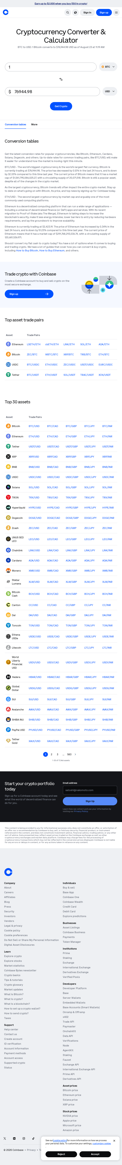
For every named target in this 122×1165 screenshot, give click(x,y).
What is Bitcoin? (13, 994)
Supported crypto (14, 1062)
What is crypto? (13, 999)
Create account (13, 1038)
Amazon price (71, 1130)
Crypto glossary (13, 984)
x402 (65, 1016)
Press (7, 906)
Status (8, 1067)
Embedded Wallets (74, 1002)
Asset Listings (71, 927)
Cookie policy (12, 930)
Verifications (70, 1040)
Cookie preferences (16, 935)
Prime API (69, 1074)
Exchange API (71, 1064)
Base (66, 993)
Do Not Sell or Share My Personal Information (31, 940)
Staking (67, 957)
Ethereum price (72, 1094)
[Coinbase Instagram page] (24, 1139)
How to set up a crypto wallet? (22, 1008)
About (7, 887)
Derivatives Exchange (76, 972)
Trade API (68, 1021)
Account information (16, 1048)
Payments (69, 937)
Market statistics (14, 965)
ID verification (12, 1043)
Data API (68, 1035)
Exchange (68, 962)
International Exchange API (79, 1069)
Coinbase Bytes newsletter (20, 970)
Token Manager (72, 941)
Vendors (9, 920)
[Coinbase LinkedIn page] (14, 1139)
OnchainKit (69, 1031)
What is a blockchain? (17, 1003)
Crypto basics (12, 975)
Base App (68, 892)
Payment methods (15, 1053)
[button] (116, 12)
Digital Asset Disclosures (19, 944)
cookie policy (60, 1140)
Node (66, 1045)
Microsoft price (72, 1125)
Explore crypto (13, 956)
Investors (9, 916)
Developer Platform (75, 988)
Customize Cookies (102, 1143)
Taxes (7, 1018)
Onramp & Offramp (74, 1012)
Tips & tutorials (13, 979)
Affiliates (9, 897)
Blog (7, 901)
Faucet (67, 1059)
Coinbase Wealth (73, 901)
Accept (95, 1154)
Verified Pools (71, 976)
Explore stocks (13, 960)
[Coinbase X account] (5, 1139)
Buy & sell (69, 887)
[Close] (114, 1141)
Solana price (70, 1099)
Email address (70, 783)
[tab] (15, 124)
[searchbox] (110, 91)
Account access (13, 1058)
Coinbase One (71, 897)
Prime (66, 953)
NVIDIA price (70, 1115)
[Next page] (75, 754)
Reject (61, 1154)
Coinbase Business (74, 932)
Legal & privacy (13, 925)
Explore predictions (74, 916)
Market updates (13, 989)
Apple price (69, 1120)
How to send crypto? (16, 1013)
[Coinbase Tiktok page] (33, 1139)
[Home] (5, 12)
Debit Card (69, 911)
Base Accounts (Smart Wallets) (81, 1007)
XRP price (68, 1104)
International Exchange (76, 967)
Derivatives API (72, 1078)
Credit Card (69, 906)
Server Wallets (72, 997)
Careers (9, 892)
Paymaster (69, 1026)
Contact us (10, 1034)
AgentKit (68, 1050)
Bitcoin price (70, 1090)
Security (9, 911)
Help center (11, 1029)
